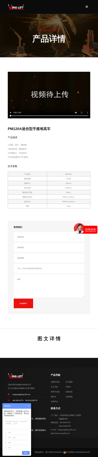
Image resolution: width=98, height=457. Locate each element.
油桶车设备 (55, 382)
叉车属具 (69, 382)
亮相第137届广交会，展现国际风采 (32, 419)
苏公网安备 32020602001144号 (78, 452)
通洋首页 (43, 30)
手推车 (68, 387)
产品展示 (54, 30)
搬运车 (53, 397)
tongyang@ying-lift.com (21, 394)
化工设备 (54, 387)
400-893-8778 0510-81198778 (25, 400)
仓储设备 (69, 397)
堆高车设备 (55, 392)
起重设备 (69, 392)
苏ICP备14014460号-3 (54, 452)
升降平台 (54, 402)
